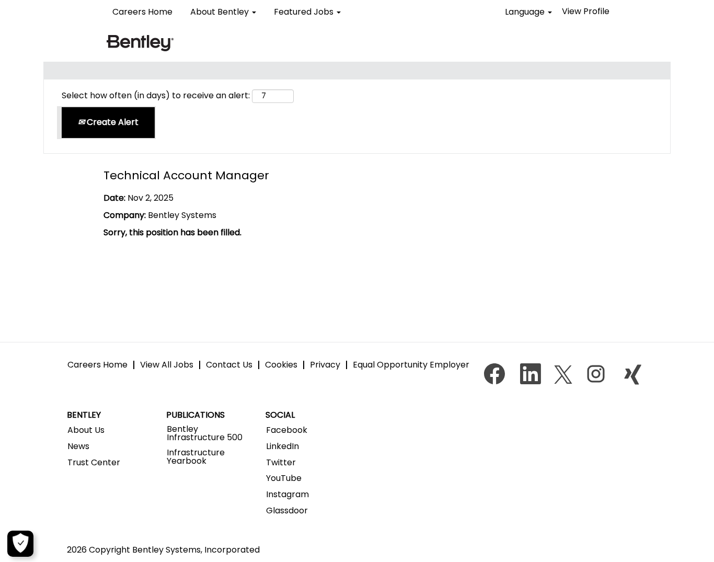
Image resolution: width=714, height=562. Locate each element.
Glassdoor (287, 510)
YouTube (284, 478)
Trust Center (93, 462)
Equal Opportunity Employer (411, 365)
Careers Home (142, 12)
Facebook (286, 430)
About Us (86, 430)
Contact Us (229, 365)
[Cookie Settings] (20, 544)
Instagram (287, 494)
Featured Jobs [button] (305, 12)
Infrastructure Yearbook (196, 457)
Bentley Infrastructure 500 (205, 433)
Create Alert (112, 122)
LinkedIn (282, 446)
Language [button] (526, 12)
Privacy (325, 365)
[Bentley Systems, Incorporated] (140, 42)
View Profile (585, 11)
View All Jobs (166, 365)
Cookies (281, 365)
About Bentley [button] (220, 12)
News (78, 446)
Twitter (281, 462)
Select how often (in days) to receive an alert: (156, 95)
